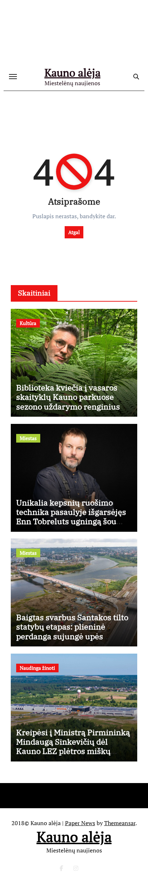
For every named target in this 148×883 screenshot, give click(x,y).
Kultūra (28, 323)
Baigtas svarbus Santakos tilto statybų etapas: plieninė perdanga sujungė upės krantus (72, 631)
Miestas (28, 438)
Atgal (74, 232)
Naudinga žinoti (37, 667)
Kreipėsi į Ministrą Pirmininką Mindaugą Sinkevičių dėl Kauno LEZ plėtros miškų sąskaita (73, 746)
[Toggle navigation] (13, 76)
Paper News (80, 823)
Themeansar (119, 823)
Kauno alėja (73, 72)
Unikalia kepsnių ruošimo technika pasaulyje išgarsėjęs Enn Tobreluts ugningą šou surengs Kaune (71, 516)
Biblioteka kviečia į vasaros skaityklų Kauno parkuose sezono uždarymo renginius (68, 397)
